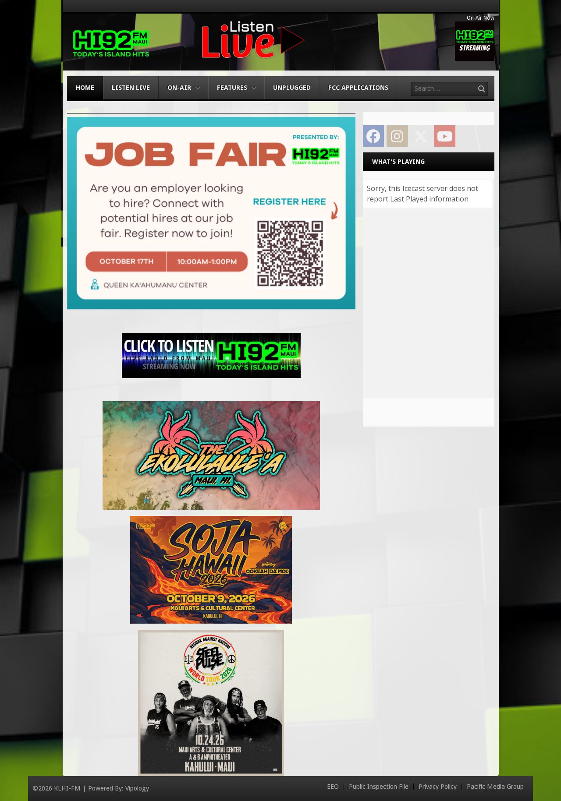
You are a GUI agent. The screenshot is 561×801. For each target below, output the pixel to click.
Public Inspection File (378, 786)
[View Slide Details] (211, 213)
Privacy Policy (438, 786)
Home (85, 88)
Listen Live (131, 88)
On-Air (179, 88)
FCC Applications (358, 88)
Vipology (137, 788)
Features (232, 88)
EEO (333, 786)
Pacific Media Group (495, 786)
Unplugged (292, 88)
